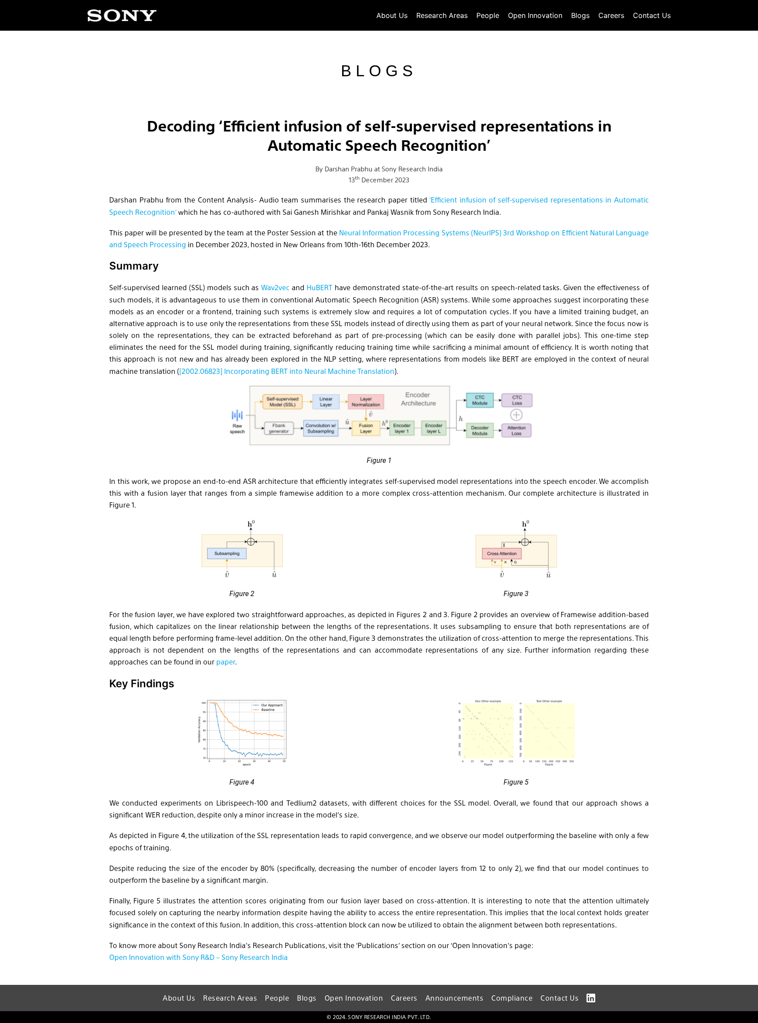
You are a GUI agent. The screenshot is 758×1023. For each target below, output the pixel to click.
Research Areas (442, 15)
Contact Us (652, 15)
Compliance (512, 998)
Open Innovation (535, 15)
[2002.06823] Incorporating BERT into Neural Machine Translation (286, 371)
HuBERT (320, 287)
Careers (611, 15)
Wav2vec (275, 287)
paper (225, 661)
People (487, 15)
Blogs (580, 15)
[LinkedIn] (591, 998)
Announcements (454, 998)
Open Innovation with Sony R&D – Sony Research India (198, 957)
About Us (392, 15)
